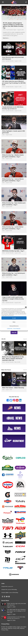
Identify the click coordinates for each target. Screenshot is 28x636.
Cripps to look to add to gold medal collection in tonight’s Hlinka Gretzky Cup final (13, 298)
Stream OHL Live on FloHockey (9, 589)
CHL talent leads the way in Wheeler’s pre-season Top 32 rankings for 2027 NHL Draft (14, 83)
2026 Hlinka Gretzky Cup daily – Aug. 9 (13, 251)
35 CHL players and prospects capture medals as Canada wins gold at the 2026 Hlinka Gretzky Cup (13, 25)
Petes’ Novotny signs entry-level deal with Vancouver (16, 604)
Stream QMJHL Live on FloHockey (9, 592)
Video (3, 134)
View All (25, 339)
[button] (26, 307)
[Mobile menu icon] (2, 2)
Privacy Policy (4, 630)
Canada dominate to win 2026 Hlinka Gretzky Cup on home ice (16, 617)
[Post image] (3, 604)
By (11, 29)
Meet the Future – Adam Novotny (13, 387)
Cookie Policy (9, 328)
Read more (5, 38)
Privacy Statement (16, 328)
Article (4, 29)
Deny (14, 322)
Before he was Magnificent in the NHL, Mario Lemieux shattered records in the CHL (13, 358)
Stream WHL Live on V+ (7, 586)
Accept (14, 318)
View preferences (14, 326)
